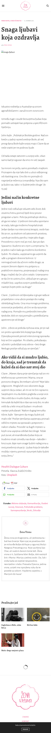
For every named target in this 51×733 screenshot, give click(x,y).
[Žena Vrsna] (25, 6)
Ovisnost (19, 507)
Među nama (5, 20)
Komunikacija (33, 503)
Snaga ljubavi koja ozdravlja (20, 33)
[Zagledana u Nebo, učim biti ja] (12, 614)
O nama (25, 717)
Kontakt (25, 721)
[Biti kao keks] (38, 614)
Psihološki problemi (33, 507)
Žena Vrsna (8, 45)
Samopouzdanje (18, 510)
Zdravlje (37, 510)
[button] (13, 488)
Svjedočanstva (15, 20)
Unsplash (12, 475)
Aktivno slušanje (18, 503)
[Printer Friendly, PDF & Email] (9, 483)
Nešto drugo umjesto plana (12, 650)
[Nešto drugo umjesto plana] (12, 640)
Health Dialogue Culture (14, 466)
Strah (29, 510)
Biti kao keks (32, 625)
